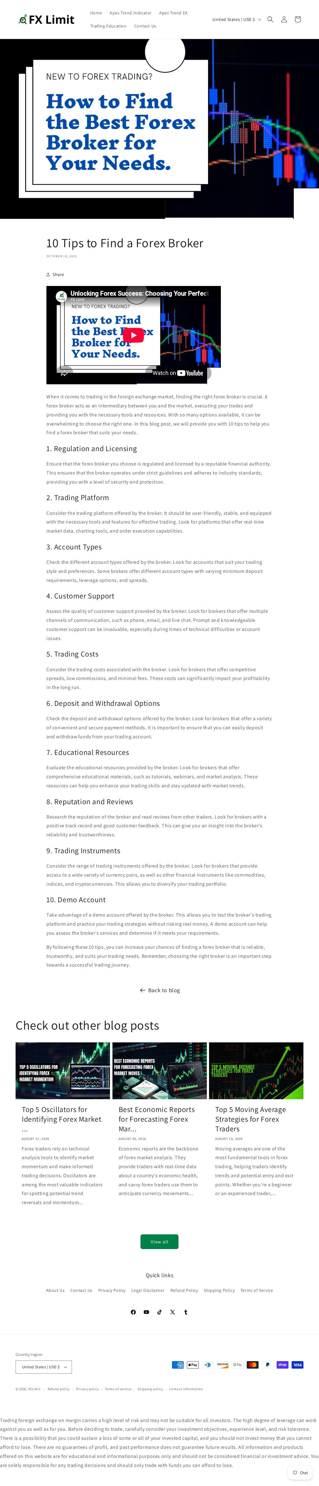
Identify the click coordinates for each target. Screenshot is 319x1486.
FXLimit (34, 1389)
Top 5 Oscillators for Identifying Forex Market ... (61, 1119)
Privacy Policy (112, 1290)
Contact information (186, 1389)
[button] (270, 19)
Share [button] (58, 274)
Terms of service (118, 1389)
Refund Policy (184, 1290)
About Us (55, 1290)
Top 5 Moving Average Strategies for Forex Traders (250, 1119)
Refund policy (59, 1389)
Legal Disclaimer (148, 1290)
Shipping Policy (219, 1290)
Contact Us (81, 1290)
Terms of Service (256, 1290)
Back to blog (164, 990)
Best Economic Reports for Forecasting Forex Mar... (157, 1119)
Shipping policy (150, 1389)
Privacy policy (87, 1389)
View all (160, 1242)
